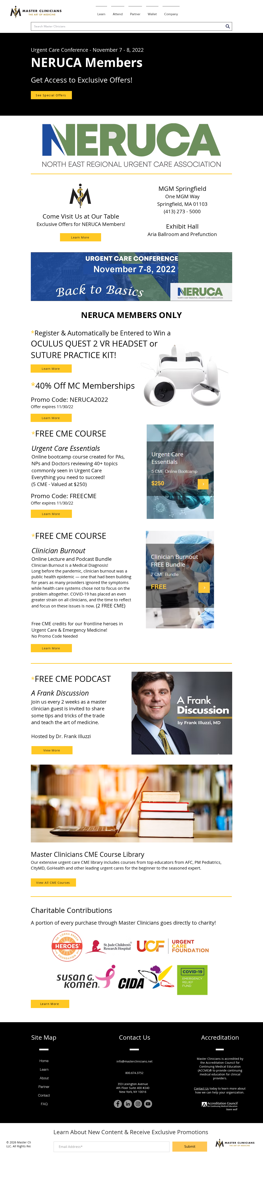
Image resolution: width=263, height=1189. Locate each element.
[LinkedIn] (128, 1104)
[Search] (227, 26)
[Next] (240, 74)
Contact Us (201, 1088)
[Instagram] (138, 1104)
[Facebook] (118, 1104)
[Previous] (22, 74)
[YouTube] (148, 1104)
